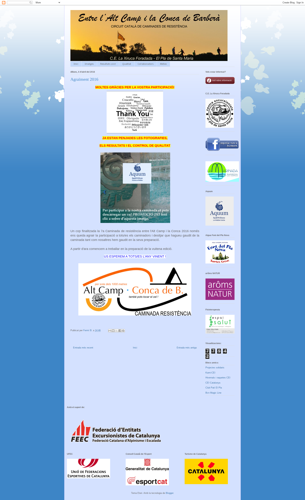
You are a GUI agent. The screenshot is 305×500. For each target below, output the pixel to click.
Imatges (89, 64)
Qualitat (126, 64)
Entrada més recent (83, 347)
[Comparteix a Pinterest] (123, 330)
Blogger (169, 493)
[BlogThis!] (113, 330)
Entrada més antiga (187, 347)
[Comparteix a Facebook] (120, 330)
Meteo (163, 64)
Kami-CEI (210, 372)
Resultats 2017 (108, 64)
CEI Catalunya (212, 382)
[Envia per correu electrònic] (110, 330)
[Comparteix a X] (116, 330)
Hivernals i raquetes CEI (217, 377)
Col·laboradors (146, 64)
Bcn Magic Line (213, 392)
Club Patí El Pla (213, 387)
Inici (76, 64)
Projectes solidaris (214, 367)
